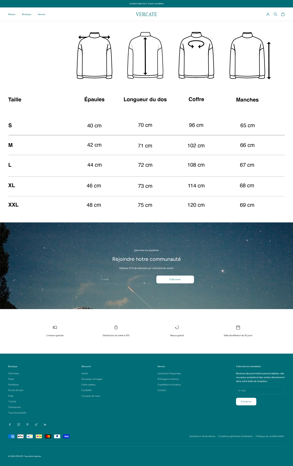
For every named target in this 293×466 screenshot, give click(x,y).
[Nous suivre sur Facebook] (10, 424)
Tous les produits (17, 412)
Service (41, 14)
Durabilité (86, 390)
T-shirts (12, 401)
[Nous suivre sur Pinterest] (27, 424)
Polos (11, 379)
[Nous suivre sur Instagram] (18, 424)
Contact (162, 390)
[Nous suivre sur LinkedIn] (45, 424)
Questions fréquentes (169, 373)
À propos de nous (90, 395)
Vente (84, 373)
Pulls (10, 395)
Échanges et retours (168, 379)
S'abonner (175, 279)
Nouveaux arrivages (91, 379)
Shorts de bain (15, 390)
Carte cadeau (88, 384)
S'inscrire (246, 401)
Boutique (26, 14)
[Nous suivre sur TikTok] (36, 424)
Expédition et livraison (169, 384)
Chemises (13, 373)
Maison (11, 14)
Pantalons (13, 384)
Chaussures (14, 407)
